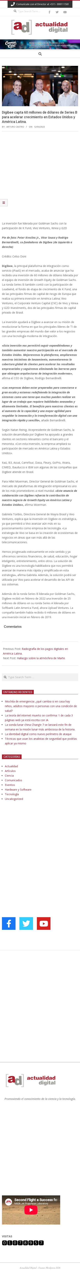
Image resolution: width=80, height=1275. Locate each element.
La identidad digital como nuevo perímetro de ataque (38, 734)
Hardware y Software (18, 789)
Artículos (10, 771)
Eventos (10, 785)
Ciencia (9, 775)
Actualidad (11, 766)
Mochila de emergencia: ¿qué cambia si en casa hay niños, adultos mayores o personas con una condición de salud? (41, 706)
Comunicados (13, 780)
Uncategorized (14, 799)
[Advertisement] (40, 176)
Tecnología (12, 794)
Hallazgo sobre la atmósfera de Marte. (41, 658)
